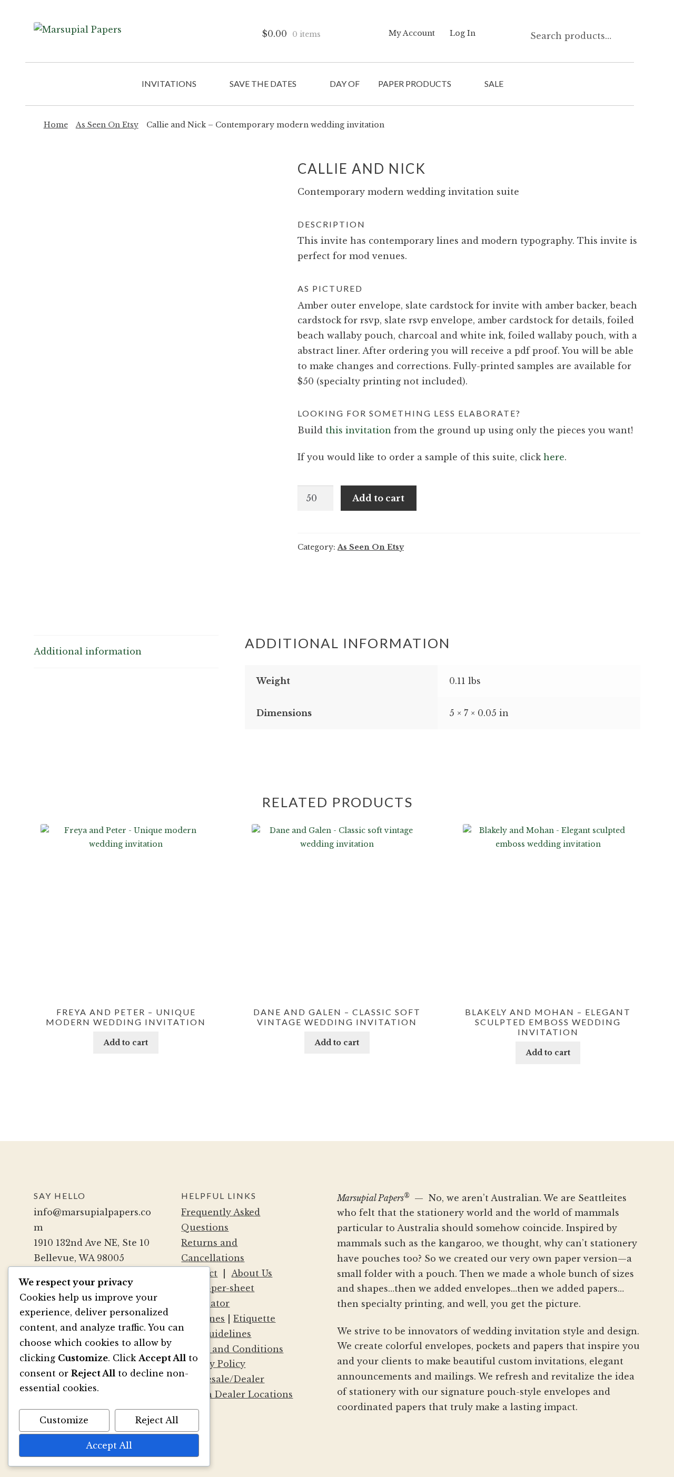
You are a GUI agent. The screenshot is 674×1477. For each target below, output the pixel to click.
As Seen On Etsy (107, 125)
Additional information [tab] (88, 651)
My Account (412, 33)
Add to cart (378, 498)
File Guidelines (216, 1334)
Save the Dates (263, 83)
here (553, 457)
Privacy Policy (213, 1364)
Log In (462, 33)
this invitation (358, 430)
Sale (493, 83)
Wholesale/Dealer (222, 1379)
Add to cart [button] (126, 1042)
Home (56, 125)
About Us (251, 1273)
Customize (63, 1420)
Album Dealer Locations (237, 1394)
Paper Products (414, 83)
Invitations (169, 83)
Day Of (345, 83)
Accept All (109, 1445)
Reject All (157, 1420)
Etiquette (254, 1318)
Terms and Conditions (232, 1349)
